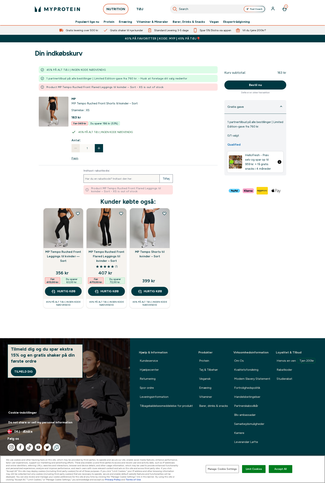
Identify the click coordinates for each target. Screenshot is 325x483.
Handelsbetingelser (247, 396)
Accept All (280, 469)
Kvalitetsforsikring (246, 369)
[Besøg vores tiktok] (29, 447)
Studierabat (284, 378)
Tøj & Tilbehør (208, 369)
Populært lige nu (87, 21)
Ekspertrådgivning (236, 21)
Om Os (239, 360)
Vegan (214, 21)
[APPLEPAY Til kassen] (276, 191)
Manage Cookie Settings (222, 469)
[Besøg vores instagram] (11, 447)
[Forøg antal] (99, 148)
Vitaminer (205, 396)
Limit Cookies (254, 469)
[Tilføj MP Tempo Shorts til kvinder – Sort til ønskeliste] (164, 213)
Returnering (148, 378)
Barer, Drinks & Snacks (189, 21)
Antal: (76, 140)
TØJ (139, 9)
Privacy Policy (113, 479)
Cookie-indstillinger (22, 412)
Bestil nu (255, 85)
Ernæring (125, 21)
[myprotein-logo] (57, 9)
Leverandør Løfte (246, 442)
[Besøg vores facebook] (20, 447)
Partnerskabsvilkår (246, 405)
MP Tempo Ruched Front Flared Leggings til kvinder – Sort (106, 256)
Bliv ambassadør (245, 414)
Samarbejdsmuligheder (249, 423)
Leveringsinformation (154, 396)
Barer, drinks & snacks (213, 405)
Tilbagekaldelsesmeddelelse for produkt (166, 405)
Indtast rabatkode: (97, 170)
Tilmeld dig (23, 371)
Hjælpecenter (149, 369)
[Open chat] (56, 447)
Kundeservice (149, 360)
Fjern (74, 158)
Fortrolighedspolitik (247, 387)
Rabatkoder (284, 369)
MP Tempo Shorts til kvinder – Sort (150, 254)
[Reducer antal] (75, 148)
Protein (109, 21)
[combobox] (218, 9)
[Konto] (273, 9)
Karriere (239, 432)
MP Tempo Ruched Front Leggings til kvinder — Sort (63, 256)
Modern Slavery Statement (252, 378)
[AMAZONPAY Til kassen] (262, 191)
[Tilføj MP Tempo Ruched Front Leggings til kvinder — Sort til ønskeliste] (78, 213)
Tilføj (166, 178)
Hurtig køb (66, 291)
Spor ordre (147, 387)
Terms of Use (133, 479)
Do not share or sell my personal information (40, 422)
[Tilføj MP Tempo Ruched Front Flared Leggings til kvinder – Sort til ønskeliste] (121, 213)
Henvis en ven (295, 360)
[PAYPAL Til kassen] (234, 191)
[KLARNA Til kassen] (248, 191)
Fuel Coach (256, 9)
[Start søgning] (175, 9)
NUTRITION (115, 9)
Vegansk (204, 378)
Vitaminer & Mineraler (152, 21)
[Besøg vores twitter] (47, 447)
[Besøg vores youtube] (38, 447)
